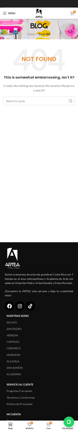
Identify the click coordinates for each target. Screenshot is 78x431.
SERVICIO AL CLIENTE (20, 384)
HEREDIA (12, 335)
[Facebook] (9, 306)
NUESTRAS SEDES (18, 315)
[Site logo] (39, 13)
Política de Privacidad (19, 404)
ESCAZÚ (12, 322)
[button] (69, 422)
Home (31, 34)
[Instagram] (20, 306)
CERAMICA (14, 348)
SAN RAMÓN (15, 367)
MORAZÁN (13, 354)
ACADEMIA (14, 374)
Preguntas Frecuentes (19, 390)
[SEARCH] (70, 101)
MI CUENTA (14, 414)
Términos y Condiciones (21, 397)
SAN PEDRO (14, 328)
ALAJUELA (13, 361)
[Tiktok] (30, 306)
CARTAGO (13, 341)
